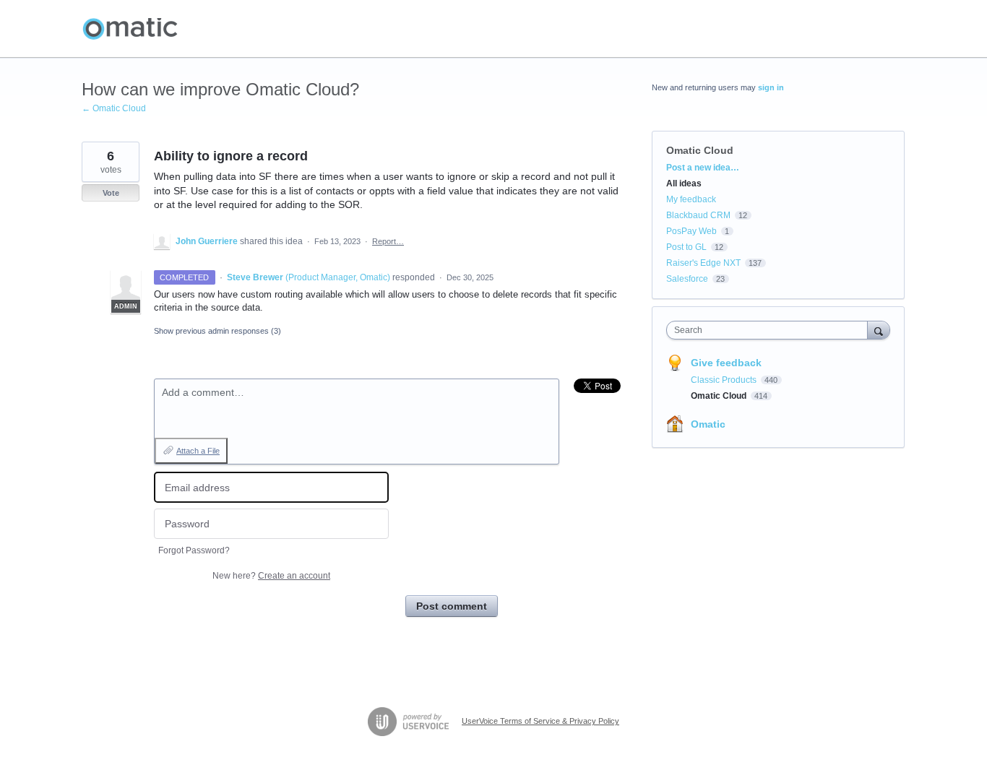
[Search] (878, 330)
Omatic (708, 424)
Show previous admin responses (217, 331)
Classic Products (725, 380)
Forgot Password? (194, 550)
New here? (271, 576)
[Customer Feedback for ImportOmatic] (130, 29)
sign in (771, 87)
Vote (111, 193)
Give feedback (726, 362)
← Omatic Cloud (114, 108)
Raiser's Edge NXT (703, 263)
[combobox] (770, 330)
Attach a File (198, 450)
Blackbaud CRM (698, 215)
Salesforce (687, 279)
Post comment (451, 606)
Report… (388, 241)
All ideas (684, 183)
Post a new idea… (702, 168)
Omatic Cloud (699, 150)
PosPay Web (691, 231)
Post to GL (686, 247)
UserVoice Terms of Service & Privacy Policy (540, 721)
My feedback (691, 199)
